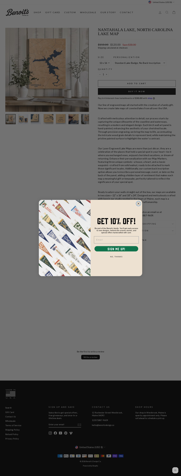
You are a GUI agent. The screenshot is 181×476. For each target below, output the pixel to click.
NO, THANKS (116, 257)
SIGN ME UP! (116, 249)
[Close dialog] (138, 203)
